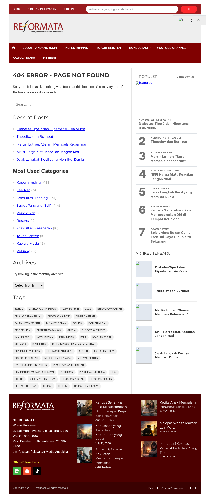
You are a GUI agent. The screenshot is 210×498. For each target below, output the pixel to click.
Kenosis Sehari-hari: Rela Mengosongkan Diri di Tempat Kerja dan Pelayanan (171, 215)
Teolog (47, 386)
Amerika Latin (70, 309)
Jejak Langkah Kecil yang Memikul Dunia (50, 159)
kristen (83, 351)
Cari (189, 9)
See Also (23, 190)
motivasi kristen (88, 358)
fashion (77, 323)
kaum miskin (66, 337)
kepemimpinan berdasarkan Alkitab (73, 344)
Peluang (23, 251)
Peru (113, 372)
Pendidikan (26, 213)
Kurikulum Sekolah (26, 358)
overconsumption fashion (31, 365)
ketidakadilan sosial (59, 351)
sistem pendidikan (26, 386)
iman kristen (22, 337)
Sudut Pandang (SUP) (40, 47)
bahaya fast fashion (109, 309)
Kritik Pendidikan (104, 351)
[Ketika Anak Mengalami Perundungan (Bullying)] (149, 408)
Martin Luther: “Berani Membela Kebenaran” (53, 144)
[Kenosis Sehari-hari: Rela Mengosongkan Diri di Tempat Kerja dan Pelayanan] (84, 408)
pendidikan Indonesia (92, 372)
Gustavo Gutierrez (93, 330)
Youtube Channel (171, 47)
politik (19, 379)
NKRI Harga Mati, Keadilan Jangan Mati (48, 152)
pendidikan (66, 372)
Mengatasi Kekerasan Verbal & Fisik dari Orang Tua (178, 448)
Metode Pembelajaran (57, 358)
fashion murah (97, 323)
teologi (62, 386)
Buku (16, 9)
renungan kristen (101, 379)
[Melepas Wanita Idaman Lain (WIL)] (149, 429)
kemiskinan (39, 344)
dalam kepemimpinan (27, 323)
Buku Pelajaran (85, 316)
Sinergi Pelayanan (42, 9)
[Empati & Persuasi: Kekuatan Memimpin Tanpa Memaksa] (84, 455)
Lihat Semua (185, 77)
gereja (71, 330)
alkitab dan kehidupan (42, 309)
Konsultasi (138, 47)
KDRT (83, 337)
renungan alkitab (73, 379)
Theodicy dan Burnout (35, 137)
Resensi (49, 57)
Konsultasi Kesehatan (34, 228)
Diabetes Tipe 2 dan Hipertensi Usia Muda (51, 129)
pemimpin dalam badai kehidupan (34, 372)
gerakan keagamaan (49, 330)
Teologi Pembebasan (86, 386)
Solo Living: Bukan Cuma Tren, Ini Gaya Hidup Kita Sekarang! (171, 237)
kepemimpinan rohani (28, 351)
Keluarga (20, 344)
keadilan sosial (101, 337)
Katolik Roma (45, 337)
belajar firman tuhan (28, 316)
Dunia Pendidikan (56, 323)
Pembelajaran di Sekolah (68, 365)
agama (19, 309)
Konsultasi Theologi (33, 198)
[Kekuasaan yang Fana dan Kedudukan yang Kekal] (84, 432)
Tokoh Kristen (108, 47)
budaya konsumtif (59, 316)
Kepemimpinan (76, 47)
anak (88, 309)
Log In (69, 9)
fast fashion (22, 330)
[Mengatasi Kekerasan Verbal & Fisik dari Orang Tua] (149, 449)
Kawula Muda (24, 57)
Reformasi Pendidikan (43, 379)
